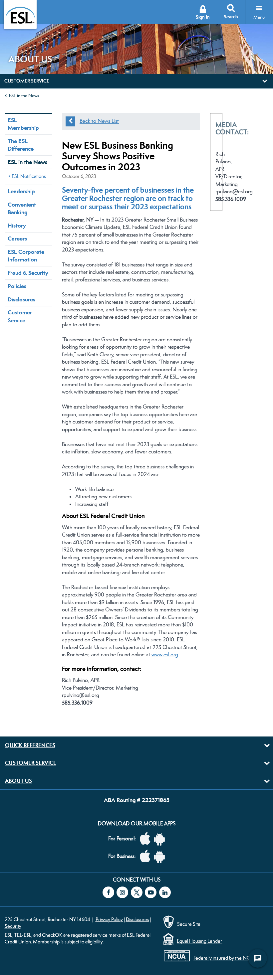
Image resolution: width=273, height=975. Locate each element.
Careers (17, 238)
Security (13, 926)
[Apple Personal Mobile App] (147, 839)
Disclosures (21, 299)
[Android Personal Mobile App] (161, 839)
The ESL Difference (21, 144)
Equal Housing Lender (199, 941)
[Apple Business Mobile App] (147, 856)
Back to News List (99, 121)
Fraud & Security (28, 272)
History (17, 225)
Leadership (21, 191)
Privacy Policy (109, 919)
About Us (18, 780)
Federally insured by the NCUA (225, 958)
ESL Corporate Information (26, 255)
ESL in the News (24, 95)
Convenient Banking (22, 208)
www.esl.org (164, 654)
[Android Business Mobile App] (161, 856)
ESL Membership (23, 123)
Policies (17, 286)
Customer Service (20, 316)
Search (231, 17)
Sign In (203, 17)
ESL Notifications (29, 176)
